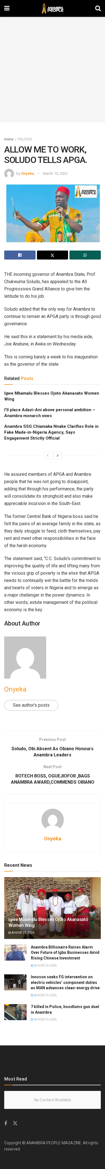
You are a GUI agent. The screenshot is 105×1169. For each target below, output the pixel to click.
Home (8, 139)
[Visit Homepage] (52, 8)
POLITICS (25, 139)
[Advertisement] (52, 69)
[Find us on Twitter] (15, 1123)
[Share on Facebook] (20, 255)
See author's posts (31, 705)
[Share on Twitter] (52, 255)
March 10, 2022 (55, 173)
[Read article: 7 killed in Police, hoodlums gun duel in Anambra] (15, 1012)
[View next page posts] (57, 456)
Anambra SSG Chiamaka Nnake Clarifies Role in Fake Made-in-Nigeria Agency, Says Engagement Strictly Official (51, 432)
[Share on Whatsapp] (85, 255)
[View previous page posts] (47, 456)
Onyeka (27, 173)
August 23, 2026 (22, 932)
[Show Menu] (7, 8)
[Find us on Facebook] (5, 1123)
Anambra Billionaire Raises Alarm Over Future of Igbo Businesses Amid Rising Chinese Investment (65, 952)
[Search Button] (98, 8)
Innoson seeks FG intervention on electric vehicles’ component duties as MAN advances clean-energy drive (65, 982)
